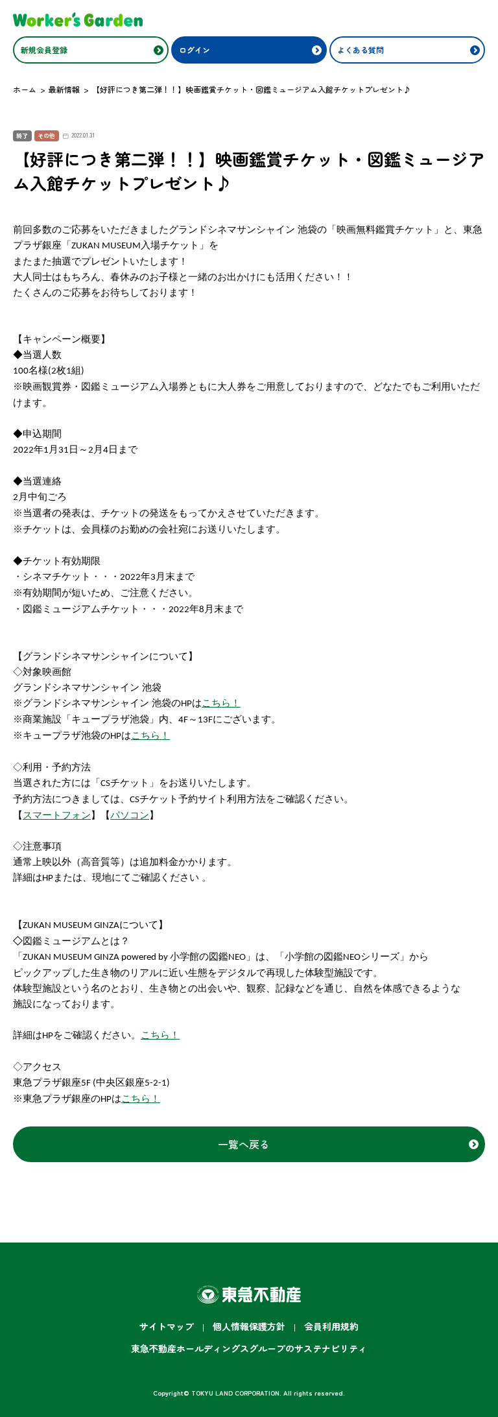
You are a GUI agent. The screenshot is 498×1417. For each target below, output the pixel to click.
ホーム (24, 89)
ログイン (194, 49)
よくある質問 (360, 49)
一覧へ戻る (244, 1144)
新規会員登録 (44, 49)
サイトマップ (166, 1326)
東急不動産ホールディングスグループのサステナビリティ (249, 1348)
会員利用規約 (331, 1326)
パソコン (129, 815)
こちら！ (221, 703)
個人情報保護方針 (249, 1326)
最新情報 (64, 89)
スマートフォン (57, 815)
